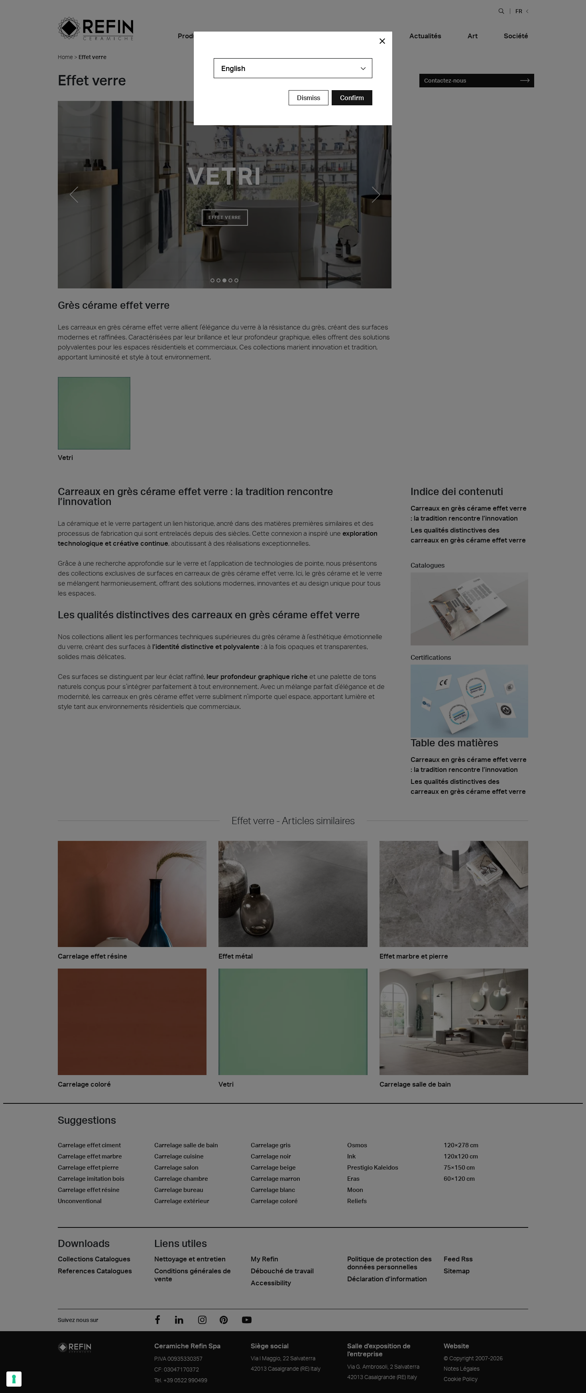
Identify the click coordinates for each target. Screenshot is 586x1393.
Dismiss (308, 98)
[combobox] (293, 68)
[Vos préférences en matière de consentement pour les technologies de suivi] (14, 1379)
